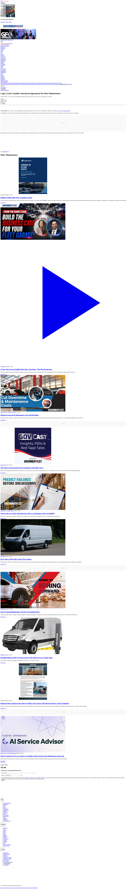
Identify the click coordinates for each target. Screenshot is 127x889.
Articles (12, 1)
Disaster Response (4, 44)
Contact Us (19, 84)
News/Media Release (12, 753)
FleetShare (3, 83)
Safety (2, 73)
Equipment (3, 47)
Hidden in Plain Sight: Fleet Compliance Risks (16, 197)
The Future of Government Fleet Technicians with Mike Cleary (22, 468)
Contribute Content (34, 84)
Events (2, 49)
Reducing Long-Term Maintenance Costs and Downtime (20, 415)
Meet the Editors (9, 84)
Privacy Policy (47, 84)
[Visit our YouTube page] (5, 767)
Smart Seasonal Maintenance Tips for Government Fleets (20, 612)
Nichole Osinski (11, 412)
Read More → (4, 202)
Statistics (28, 83)
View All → (3, 762)
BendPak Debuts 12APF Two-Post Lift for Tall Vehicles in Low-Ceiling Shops (27, 658)
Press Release (41, 84)
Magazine (24, 83)
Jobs (47, 83)
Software (2, 76)
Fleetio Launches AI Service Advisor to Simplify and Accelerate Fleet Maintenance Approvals (32, 756)
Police (2, 66)
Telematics (3, 78)
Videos (14, 83)
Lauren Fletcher (11, 510)
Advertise (15, 84)
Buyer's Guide (58, 83)
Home (2, 90)
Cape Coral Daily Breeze (65, 110)
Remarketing (3, 71)
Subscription (3, 84)
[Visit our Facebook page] (1, 767)
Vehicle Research (4, 80)
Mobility (2, 61)
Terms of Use (9, 887)
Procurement (3, 68)
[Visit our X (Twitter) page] (3, 767)
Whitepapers (32, 83)
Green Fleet (3, 57)
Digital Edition (8, 22)
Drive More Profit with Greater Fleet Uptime (16, 559)
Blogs (12, 83)
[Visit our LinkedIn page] (2, 767)
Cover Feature (6, 1)
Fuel (1, 52)
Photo (17, 83)
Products (20, 83)
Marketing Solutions (25, 84)
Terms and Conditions (54, 84)
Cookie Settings (63, 84)
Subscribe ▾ (3, 3)
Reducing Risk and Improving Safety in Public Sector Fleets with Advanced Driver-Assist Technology (35, 703)
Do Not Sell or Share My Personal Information (28, 887)
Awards (44, 83)
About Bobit (69, 84)
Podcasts (37, 83)
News (10, 1)
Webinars (41, 83)
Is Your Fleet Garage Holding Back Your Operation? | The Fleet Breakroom (26, 369)
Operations (3, 64)
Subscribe (3, 22)
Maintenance (3, 59)
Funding (2, 54)
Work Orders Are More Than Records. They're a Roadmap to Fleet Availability (28, 513)
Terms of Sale (15, 887)
